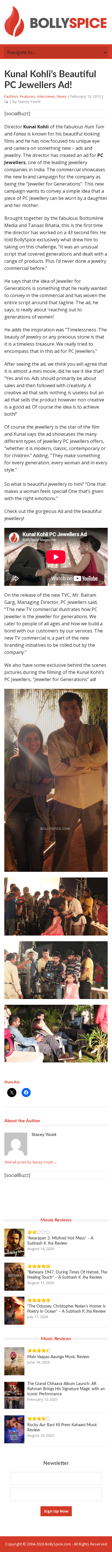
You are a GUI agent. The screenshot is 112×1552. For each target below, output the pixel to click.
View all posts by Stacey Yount (30, 1162)
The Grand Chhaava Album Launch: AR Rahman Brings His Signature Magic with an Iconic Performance (66, 1389)
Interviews (46, 96)
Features (27, 96)
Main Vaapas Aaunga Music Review (58, 1357)
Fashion (11, 96)
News (62, 96)
